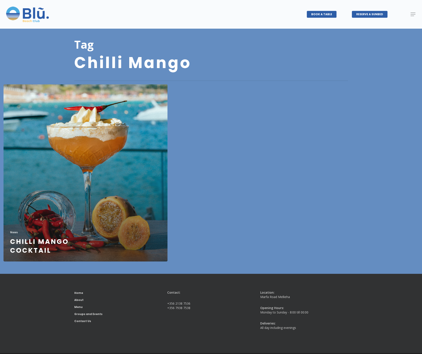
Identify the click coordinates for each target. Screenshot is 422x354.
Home (78, 293)
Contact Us (82, 321)
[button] (413, 14)
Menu (78, 307)
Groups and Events (88, 314)
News (14, 232)
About (79, 300)
